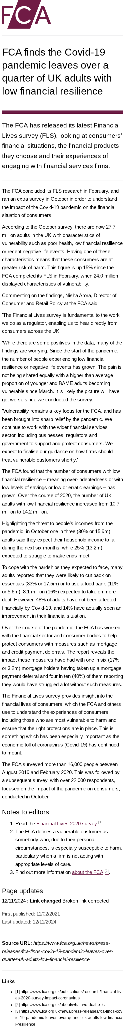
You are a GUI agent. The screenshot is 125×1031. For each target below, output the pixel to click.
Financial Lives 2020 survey (69, 823)
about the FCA (90, 872)
